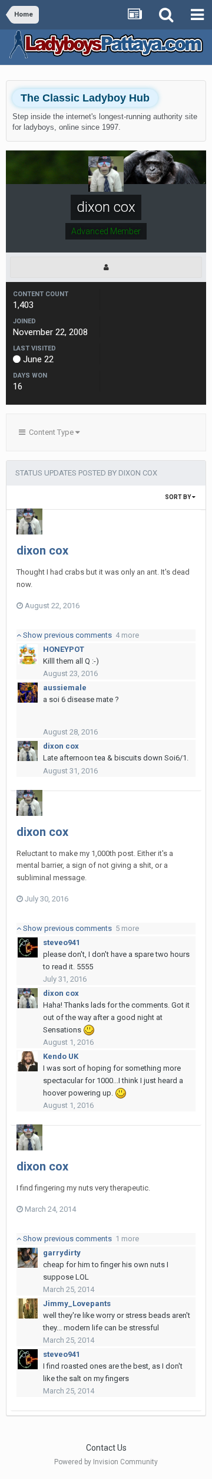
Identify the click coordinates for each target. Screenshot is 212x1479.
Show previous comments (80, 635)
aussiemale (65, 687)
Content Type (50, 432)
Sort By (178, 497)
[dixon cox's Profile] (106, 267)
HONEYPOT (63, 649)
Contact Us (106, 1447)
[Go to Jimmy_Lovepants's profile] (28, 1308)
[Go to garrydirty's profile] (28, 1258)
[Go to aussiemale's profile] (28, 693)
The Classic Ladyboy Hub (85, 98)
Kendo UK (60, 1056)
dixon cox (42, 550)
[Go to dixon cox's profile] (29, 521)
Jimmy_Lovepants (77, 1303)
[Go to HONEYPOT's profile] (28, 654)
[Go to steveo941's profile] (28, 947)
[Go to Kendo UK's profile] (28, 1061)
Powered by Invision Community (106, 1462)
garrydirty (62, 1252)
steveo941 (61, 942)
